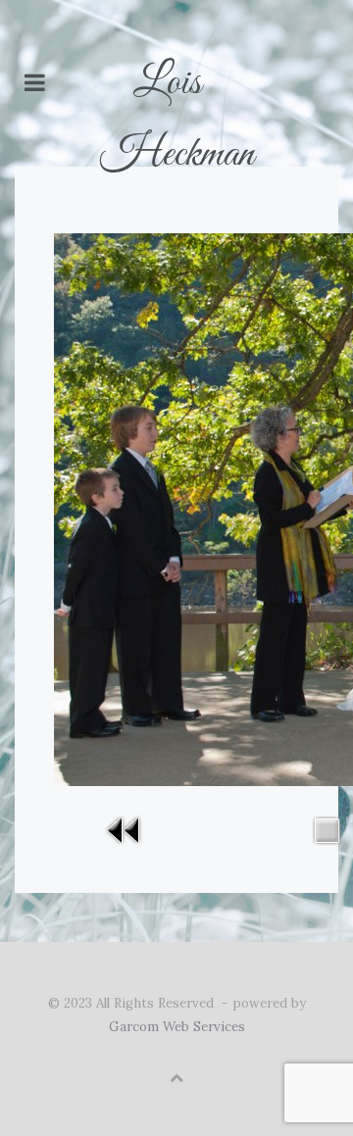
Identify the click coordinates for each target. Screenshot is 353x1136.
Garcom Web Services (177, 1026)
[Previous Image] (124, 828)
